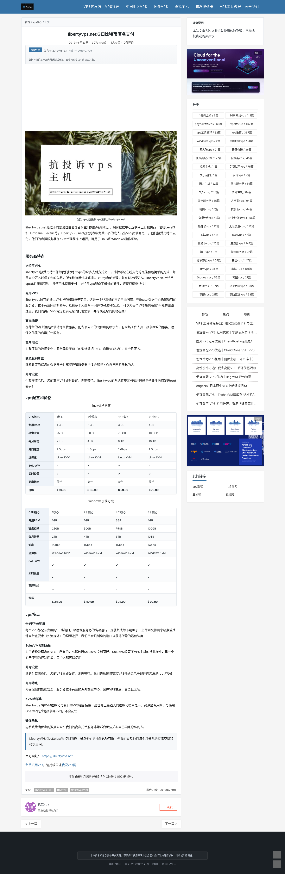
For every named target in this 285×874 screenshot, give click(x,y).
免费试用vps (34, 765)
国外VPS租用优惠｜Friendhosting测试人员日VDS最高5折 (227, 341)
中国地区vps (136, 7)
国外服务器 (209, 200)
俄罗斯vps (241, 158)
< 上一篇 (31, 824)
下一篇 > (171, 824)
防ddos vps (208, 277)
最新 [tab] (205, 314)
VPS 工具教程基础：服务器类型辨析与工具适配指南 (227, 323)
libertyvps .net (44, 789)
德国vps (209, 209)
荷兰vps (208, 268)
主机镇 (197, 494)
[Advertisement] (101, 98)
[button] (168, 807)
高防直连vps (242, 294)
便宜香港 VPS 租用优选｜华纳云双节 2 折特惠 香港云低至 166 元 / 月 (227, 332)
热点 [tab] (226, 314)
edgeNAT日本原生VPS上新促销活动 (221, 386)
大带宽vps (241, 200)
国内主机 (208, 183)
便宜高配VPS (209, 158)
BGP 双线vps (242, 115)
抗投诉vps (241, 209)
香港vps (209, 286)
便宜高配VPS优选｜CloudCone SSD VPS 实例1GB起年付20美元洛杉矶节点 (227, 350)
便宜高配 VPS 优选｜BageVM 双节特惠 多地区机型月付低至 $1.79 (227, 377)
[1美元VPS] (225, 72)
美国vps (242, 260)
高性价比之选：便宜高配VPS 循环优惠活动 (226, 368)
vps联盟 (198, 486)
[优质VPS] (225, 440)
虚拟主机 (182, 7)
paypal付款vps (208, 124)
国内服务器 (242, 183)
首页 (27, 22)
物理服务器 (204, 7)
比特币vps (208, 243)
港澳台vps (241, 243)
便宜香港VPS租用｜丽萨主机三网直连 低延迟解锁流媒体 (227, 359)
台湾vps (241, 175)
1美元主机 (208, 115)
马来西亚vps (242, 286)
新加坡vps (208, 226)
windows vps (208, 141)
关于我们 (252, 7)
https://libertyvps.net (57, 756)
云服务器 (241, 149)
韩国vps (241, 277)
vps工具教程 (230, 7)
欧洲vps (241, 234)
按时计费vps (209, 217)
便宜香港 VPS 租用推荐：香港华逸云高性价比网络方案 (227, 404)
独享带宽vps (209, 260)
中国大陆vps (208, 149)
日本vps (208, 234)
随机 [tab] (247, 314)
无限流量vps (241, 226)
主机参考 (231, 486)
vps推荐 (112, 7)
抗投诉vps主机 (79, 789)
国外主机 (241, 192)
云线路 (229, 494)
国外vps (161, 7)
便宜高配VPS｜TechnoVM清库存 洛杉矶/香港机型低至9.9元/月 (227, 395)
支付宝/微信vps (242, 217)
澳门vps (208, 251)
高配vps (209, 294)
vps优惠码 (92, 7)
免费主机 (208, 166)
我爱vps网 (69, 765)
